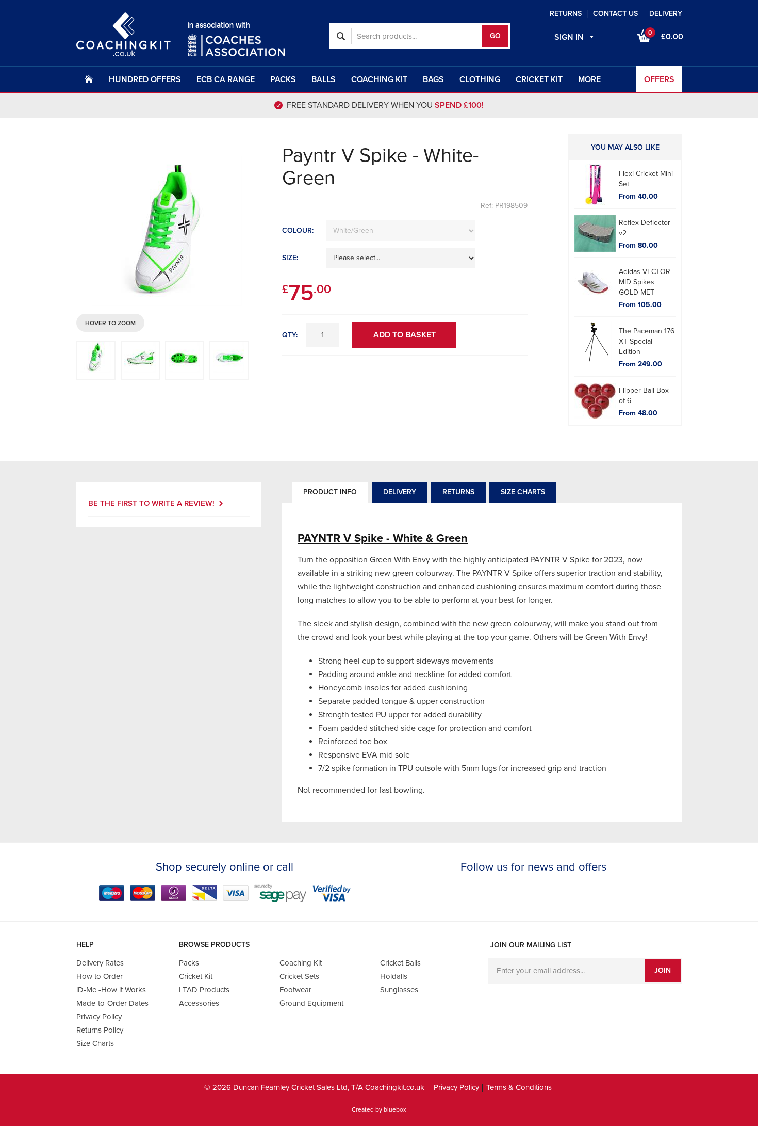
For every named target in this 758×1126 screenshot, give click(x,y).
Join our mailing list (530, 945)
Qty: (290, 335)
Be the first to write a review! (151, 503)
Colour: (298, 230)
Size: (290, 257)
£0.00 (665, 35)
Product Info (330, 492)
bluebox (395, 1109)
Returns (458, 492)
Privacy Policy (456, 1087)
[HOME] (88, 79)
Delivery (399, 492)
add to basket (404, 335)
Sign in (569, 37)
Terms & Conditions (519, 1087)
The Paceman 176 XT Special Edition (646, 341)
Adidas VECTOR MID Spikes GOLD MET (644, 282)
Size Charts (523, 492)
